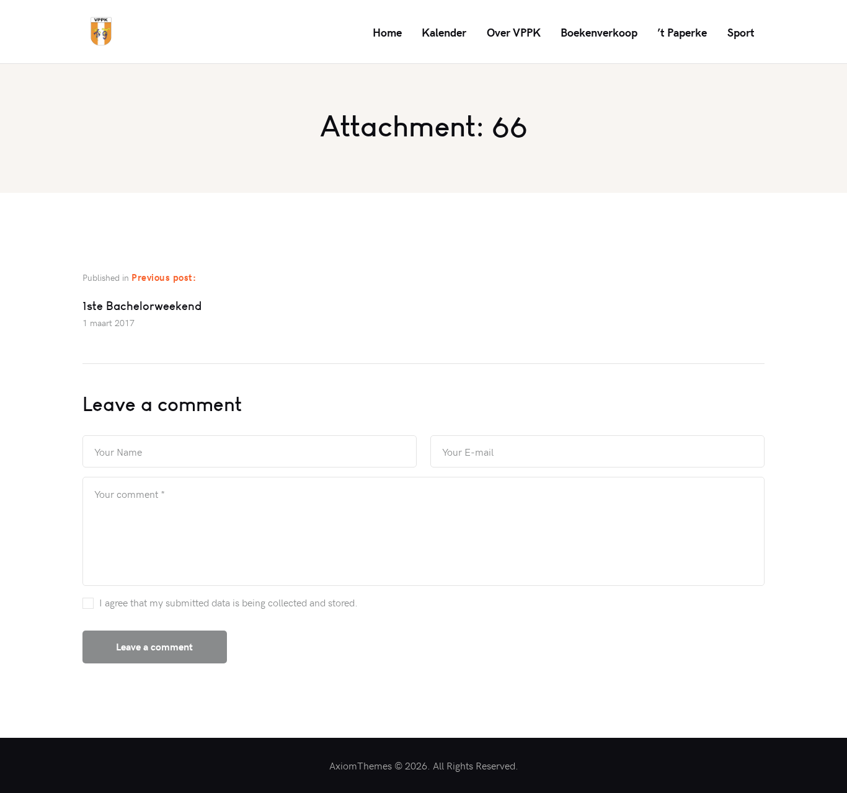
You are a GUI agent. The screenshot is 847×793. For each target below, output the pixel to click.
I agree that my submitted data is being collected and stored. (228, 602)
